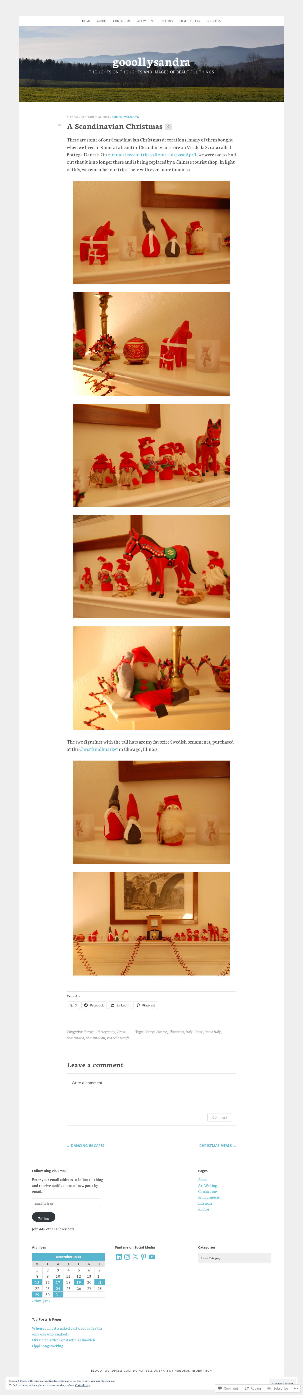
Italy (188, 1031)
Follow (43, 1218)
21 (100, 1282)
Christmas (176, 1031)
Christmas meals (217, 1145)
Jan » (46, 1300)
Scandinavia (75, 1037)
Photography (105, 1031)
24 (58, 1288)
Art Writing (146, 21)
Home (86, 21)
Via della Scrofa (118, 1037)
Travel (121, 1031)
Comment (219, 1117)
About (102, 21)
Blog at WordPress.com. (111, 1370)
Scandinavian (95, 1037)
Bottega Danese (155, 1031)
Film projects (189, 21)
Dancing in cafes (85, 1145)
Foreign (88, 1031)
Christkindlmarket (98, 748)
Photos (167, 21)
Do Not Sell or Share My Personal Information (172, 1370)
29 (37, 1294)
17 (58, 1282)
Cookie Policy (82, 1385)
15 (37, 1282)
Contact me (122, 21)
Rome (198, 1031)
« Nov (36, 1300)
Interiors (214, 21)
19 (79, 1282)
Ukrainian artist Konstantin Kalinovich (63, 1339)
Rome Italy (212, 1031)
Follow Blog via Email (49, 1170)
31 (58, 1294)
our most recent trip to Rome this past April (152, 154)
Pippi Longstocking (47, 1345)
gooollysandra (151, 60)
